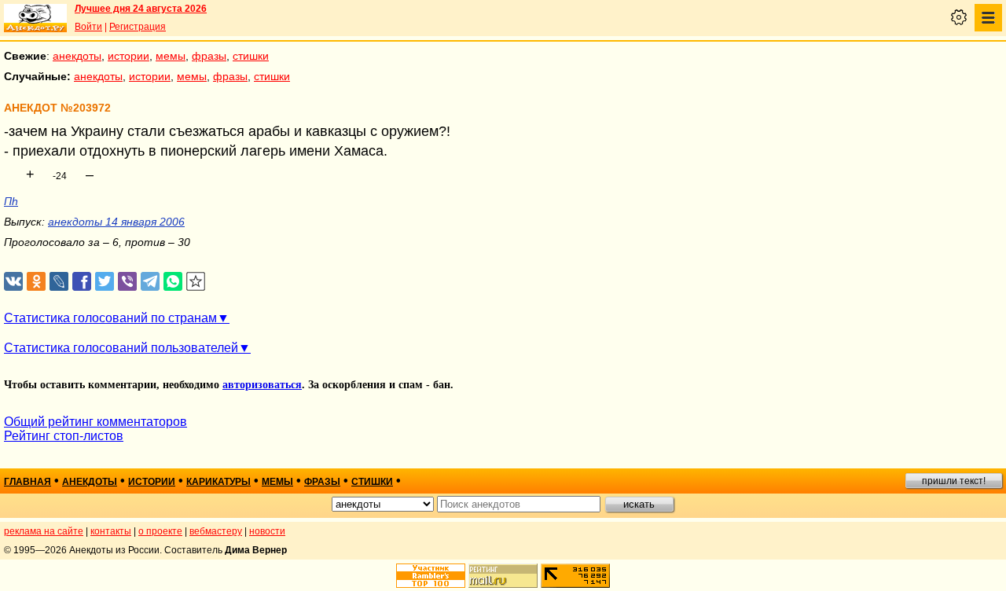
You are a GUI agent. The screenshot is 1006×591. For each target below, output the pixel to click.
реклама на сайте (43, 531)
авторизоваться (262, 385)
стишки (251, 56)
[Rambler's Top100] (430, 575)
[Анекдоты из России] (35, 18)
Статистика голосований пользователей (121, 347)
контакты (110, 531)
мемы (170, 56)
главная (27, 481)
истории (128, 56)
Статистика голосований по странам (110, 318)
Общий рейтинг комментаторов (95, 421)
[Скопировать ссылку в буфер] (196, 282)
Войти (88, 26)
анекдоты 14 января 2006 (116, 221)
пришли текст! (954, 480)
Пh (11, 201)
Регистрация (137, 26)
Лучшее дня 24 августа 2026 (141, 8)
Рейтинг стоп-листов (63, 435)
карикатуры (218, 481)
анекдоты (77, 56)
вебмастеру (215, 531)
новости (267, 531)
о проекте (160, 531)
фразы (209, 56)
